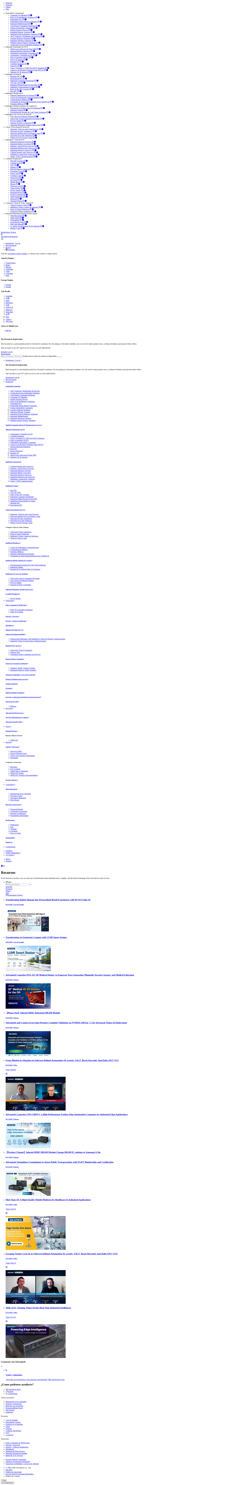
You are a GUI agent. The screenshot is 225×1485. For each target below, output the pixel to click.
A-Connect (10, 855)
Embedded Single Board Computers (24, 22)
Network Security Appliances (21, 131)
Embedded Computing (13, 386)
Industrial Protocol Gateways (21, 150)
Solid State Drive (16, 197)
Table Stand (15, 218)
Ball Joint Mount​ (16, 224)
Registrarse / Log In (13, 360)
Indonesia (9, 303)
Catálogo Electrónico (13, 1431)
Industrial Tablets (16, 110)
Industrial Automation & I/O (15, 429)
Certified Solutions (17, 64)
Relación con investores (13, 804)
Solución (9, 3)
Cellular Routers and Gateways (22, 152)
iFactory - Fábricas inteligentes (16, 621)
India (7, 301)
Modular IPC (15, 76)
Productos (9, 382)
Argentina (11, 250)
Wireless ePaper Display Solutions (23, 43)
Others (8, 7)
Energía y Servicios (12, 616)
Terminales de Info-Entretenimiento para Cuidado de (30, 102)
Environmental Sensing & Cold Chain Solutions (28, 112)
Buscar (8, 248)
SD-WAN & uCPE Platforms (21, 136)
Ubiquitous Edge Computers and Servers (25, 654)
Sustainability (10, 838)
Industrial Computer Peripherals (22, 81)
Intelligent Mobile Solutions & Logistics (19, 560)
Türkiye (8, 319)
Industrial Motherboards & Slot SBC (24, 85)
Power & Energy (16, 60)
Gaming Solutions (11, 684)
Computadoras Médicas (19, 100)
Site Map (9, 1470)
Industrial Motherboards (19, 24)
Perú (7, 276)
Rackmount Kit (16, 192)
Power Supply (15, 190)
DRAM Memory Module (20, 169)
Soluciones (10, 601)
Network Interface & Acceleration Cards (25, 133)
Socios (8, 726)
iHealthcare (9, 625)
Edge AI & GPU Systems (20, 89)
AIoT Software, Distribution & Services (25, 36)
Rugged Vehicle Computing (15, 659)
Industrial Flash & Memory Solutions (24, 34)
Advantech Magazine (18, 798)
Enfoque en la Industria (14, 1424)
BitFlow (13, 706)
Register (4, 352)
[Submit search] (58, 356)
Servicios (9, 708)
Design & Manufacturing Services (17, 679)
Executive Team (16, 796)
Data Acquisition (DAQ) (19, 57)
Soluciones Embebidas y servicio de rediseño (20, 675)
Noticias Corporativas (14, 1404)
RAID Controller (16, 195)
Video (8, 1426)
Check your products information (22, 756)
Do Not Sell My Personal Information (20, 1474)
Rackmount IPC (16, 79)
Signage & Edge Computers (21, 123)
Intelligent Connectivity (13, 462)
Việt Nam (9, 321)
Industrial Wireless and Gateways (22, 148)
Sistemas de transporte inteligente (17, 663)
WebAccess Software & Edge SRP (23, 49)
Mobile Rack (15, 182)
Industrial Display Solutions (15, 693)
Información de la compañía (20, 794)
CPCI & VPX (15, 83)
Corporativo (10, 785)
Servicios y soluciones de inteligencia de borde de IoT (23, 697)
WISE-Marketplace (13, 853)
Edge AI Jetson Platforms (20, 209)
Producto (9, 5)
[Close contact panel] (2, 1366)
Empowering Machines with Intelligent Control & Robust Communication (37, 639)
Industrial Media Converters (20, 144)
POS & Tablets (16, 121)
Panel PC (14, 66)
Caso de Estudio (12, 1420)
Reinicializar (5, 232)
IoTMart (9, 851)
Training (13, 829)
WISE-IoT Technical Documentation (24, 775)
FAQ (7, 1433)
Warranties (14, 758)
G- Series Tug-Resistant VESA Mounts (25, 226)
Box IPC (13, 91)
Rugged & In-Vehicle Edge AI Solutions (25, 108)
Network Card (15, 186)
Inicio (8, 859)
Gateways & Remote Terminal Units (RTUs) (27, 70)
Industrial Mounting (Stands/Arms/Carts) (25, 125)
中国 (7, 298)
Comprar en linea (14, 1389)
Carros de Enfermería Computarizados (24, 98)
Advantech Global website (17, 254)
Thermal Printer (16, 201)
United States (10, 263)
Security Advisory (12, 780)
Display (13, 167)
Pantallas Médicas (17, 104)
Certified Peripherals (13, 594)
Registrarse (10, 243)
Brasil (8, 265)
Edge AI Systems (16, 612)
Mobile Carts (15, 228)
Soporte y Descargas (12, 747)
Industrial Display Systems (20, 32)
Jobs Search (10, 1410)
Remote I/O (14, 62)
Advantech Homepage (9, 237)
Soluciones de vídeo (12, 701)
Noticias (9, 1429)
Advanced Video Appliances (21, 211)
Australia (9, 296)
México (8, 267)
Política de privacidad (14, 1472)
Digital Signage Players (19, 30)
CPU (12, 165)
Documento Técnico (13, 1422)
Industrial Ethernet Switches (21, 142)
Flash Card (14, 173)
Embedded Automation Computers (23, 53)
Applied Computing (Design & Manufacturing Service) (23, 425)
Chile (8, 271)
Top (4, 1480)
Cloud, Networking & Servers (15, 510)
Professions (14, 825)
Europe (8, 285)
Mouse (13, 184)
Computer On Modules (19, 15)
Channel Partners (12, 731)
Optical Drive (15, 188)
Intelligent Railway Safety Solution (23, 670)
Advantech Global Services (14, 713)
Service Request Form (18, 754)
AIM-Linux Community (19, 771)
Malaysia (9, 310)
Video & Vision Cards (18, 205)
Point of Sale (15, 652)
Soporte (8, 742)
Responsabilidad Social (14, 1408)
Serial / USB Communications (21, 157)
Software (13, 199)
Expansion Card (16, 171)
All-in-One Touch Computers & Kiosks (25, 119)
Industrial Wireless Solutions (21, 41)
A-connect (9, 1435)
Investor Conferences (18, 814)
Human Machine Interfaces (20, 51)
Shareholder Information (19, 816)
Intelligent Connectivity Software (22, 154)
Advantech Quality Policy (14, 722)
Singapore (9, 312)
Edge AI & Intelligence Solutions (22, 17)
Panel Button (6, 354)
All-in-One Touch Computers (21, 650)
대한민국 (9, 307)
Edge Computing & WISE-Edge (16, 605)
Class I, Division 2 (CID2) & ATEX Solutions (27, 68)
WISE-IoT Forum (17, 773)
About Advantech (11, 789)
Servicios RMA (16, 751)
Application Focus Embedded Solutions (25, 45)
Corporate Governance (18, 811)
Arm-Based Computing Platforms (23, 26)
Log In (17, 243)
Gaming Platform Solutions (20, 38)
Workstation (15, 220)
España (8, 287)
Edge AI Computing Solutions (21, 610)
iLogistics (9, 688)
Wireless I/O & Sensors (19, 72)
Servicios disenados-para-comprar (17, 717)
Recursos (13, 767)
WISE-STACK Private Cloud (21, 138)
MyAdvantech (11, 245)
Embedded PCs (16, 20)
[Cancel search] (60, 356)
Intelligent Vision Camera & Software (24, 207)
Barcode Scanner (16, 161)
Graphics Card (16, 176)
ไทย (7, 317)
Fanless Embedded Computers (21, 28)
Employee (9, 842)
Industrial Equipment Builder (15, 634)
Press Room (14, 800)
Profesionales (10, 820)
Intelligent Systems (12, 486)
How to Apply (15, 833)
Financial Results (16, 809)
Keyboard (14, 180)
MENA (8, 331)
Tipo (7, 9)
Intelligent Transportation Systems (23, 87)
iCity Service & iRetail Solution (22, 117)
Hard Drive (14, 178)
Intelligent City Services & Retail (16, 574)
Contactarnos (10, 847)
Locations (14, 831)
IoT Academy (15, 769)
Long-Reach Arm (17, 222)
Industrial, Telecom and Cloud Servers (24, 129)
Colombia (9, 273)
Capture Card (15, 163)
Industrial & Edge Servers (14, 630)
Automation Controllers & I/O (21, 55)
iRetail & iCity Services (13, 646)
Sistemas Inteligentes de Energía (22, 95)
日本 (7, 305)
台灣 (7, 314)
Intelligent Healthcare (13, 543)
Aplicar (13, 232)
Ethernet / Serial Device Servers (22, 146)
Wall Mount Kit (16, 216)
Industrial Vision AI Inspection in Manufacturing (28, 641)
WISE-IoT (14, 740)
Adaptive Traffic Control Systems (22, 668)
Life (11, 827)
